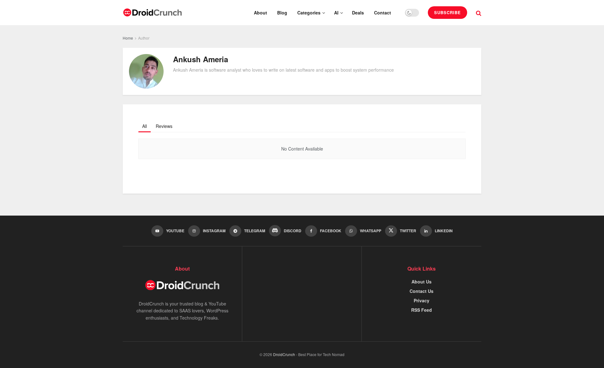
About (260, 12)
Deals (358, 12)
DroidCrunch (284, 354)
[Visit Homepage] (152, 12)
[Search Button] (478, 12)
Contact (382, 12)
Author (143, 38)
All (144, 126)
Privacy (421, 300)
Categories (309, 12)
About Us (421, 281)
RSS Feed (421, 310)
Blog (282, 12)
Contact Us (421, 291)
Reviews (164, 126)
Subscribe (447, 12)
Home (128, 38)
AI (336, 12)
